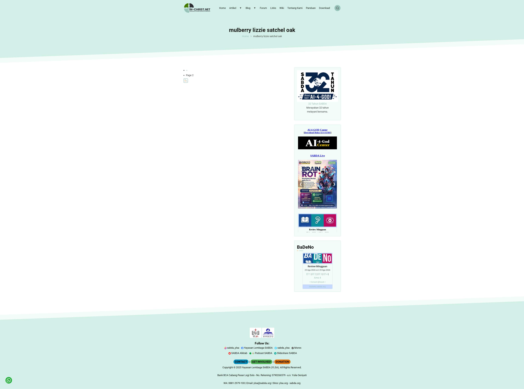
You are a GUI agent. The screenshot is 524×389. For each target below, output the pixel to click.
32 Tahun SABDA (317, 103)
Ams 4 (317, 277)
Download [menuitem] (324, 8)
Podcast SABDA (263, 353)
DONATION (282, 361)
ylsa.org (283, 383)
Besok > (322, 282)
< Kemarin (313, 282)
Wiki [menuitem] (281, 8)
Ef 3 (320, 274)
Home (245, 36)
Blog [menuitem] (247, 9)
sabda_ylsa (233, 347)
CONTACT (241, 361)
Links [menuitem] (273, 8)
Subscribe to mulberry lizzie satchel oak (186, 80)
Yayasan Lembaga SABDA (258, 347)
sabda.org (295, 383)
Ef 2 (314, 274)
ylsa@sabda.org (262, 383)
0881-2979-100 (236, 383)
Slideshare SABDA (286, 353)
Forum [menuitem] (263, 8)
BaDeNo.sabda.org (317, 287)
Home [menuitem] (222, 8)
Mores (297, 347)
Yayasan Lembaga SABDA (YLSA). (260, 367)
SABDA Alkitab (239, 353)
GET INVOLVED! (261, 361)
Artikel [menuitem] (232, 9)
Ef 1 (308, 274)
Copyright (227, 367)
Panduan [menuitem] (311, 8)
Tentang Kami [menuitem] (295, 8)
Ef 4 (326, 274)
